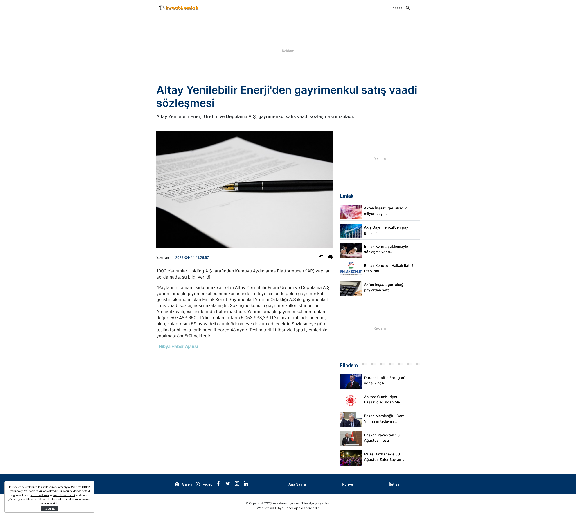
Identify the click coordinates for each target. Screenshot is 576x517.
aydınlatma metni (64, 495)
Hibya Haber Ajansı (289, 508)
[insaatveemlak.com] (178, 8)
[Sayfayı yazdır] (330, 258)
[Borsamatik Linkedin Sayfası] (246, 484)
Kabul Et (49, 508)
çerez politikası (39, 495)
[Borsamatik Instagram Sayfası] (237, 484)
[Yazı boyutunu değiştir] (321, 258)
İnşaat (397, 8)
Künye (347, 484)
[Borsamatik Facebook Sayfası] (219, 484)
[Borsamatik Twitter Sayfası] (228, 484)
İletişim (395, 484)
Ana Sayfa (297, 484)
